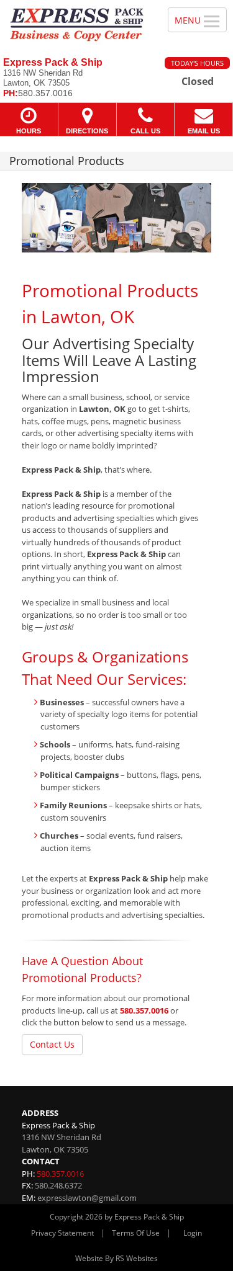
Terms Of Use (136, 1233)
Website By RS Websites (116, 1258)
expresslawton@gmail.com (87, 1197)
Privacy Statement (62, 1233)
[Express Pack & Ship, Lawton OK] (77, 24)
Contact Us (52, 1044)
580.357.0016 (144, 1010)
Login (192, 1233)
